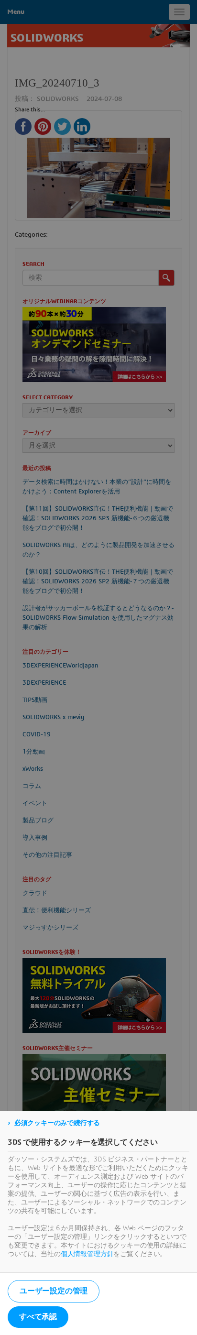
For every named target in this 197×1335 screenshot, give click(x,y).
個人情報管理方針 (87, 1254)
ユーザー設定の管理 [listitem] (54, 1291)
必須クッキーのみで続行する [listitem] (57, 1123)
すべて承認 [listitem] (38, 1317)
